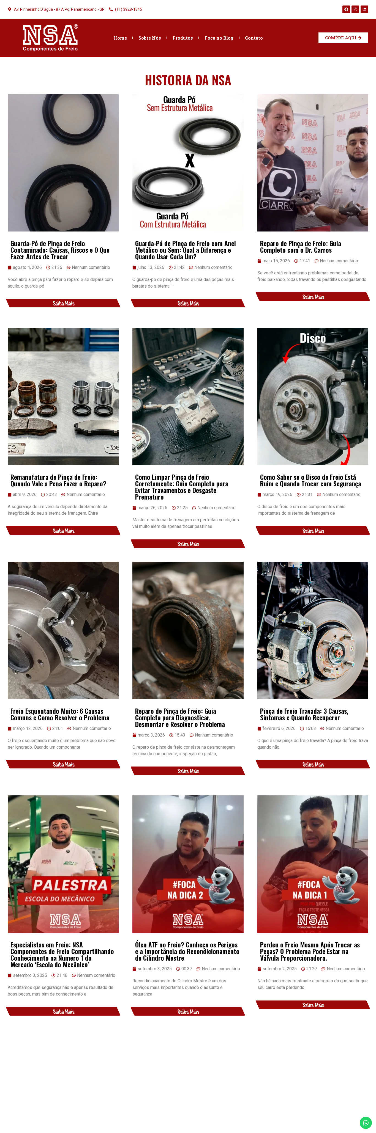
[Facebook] (346, 9)
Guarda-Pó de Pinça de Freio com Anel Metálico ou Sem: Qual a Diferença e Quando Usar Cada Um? (185, 249)
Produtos (183, 38)
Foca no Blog (219, 38)
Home (120, 38)
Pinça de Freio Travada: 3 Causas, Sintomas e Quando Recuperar (304, 714)
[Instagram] (355, 9)
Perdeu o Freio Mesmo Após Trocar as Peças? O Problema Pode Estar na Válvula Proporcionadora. (310, 951)
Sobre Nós (149, 38)
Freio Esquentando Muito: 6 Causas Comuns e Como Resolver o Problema (59, 714)
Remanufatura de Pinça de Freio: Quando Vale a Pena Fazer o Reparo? (58, 480)
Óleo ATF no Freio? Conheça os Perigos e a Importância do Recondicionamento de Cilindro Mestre (187, 951)
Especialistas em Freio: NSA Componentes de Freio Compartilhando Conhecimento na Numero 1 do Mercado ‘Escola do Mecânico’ (62, 954)
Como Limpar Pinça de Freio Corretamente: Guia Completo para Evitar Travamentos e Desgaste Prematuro (181, 486)
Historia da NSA (188, 79)
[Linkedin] (364, 9)
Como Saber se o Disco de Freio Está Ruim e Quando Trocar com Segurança (310, 480)
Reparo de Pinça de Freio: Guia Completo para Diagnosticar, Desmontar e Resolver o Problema (180, 717)
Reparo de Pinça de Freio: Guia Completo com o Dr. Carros (300, 246)
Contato (254, 38)
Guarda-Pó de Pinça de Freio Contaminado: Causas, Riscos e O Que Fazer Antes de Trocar (60, 249)
